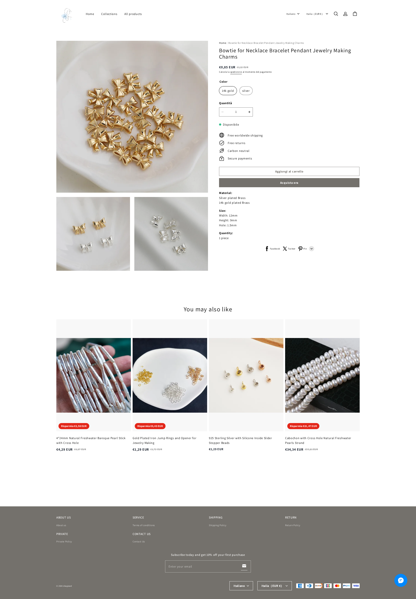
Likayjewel (67, 586)
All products (133, 14)
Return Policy (292, 525)
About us (61, 525)
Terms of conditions (144, 525)
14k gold (228, 91)
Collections (109, 14)
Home (90, 14)
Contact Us (139, 541)
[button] (336, 14)
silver (246, 91)
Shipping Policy (217, 525)
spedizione (236, 71)
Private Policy (64, 541)
